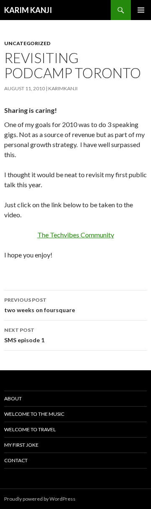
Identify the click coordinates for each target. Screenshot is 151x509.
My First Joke (21, 445)
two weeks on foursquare (39, 305)
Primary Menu (141, 10)
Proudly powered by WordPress (40, 499)
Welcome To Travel (30, 429)
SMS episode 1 (24, 335)
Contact (16, 460)
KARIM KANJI (28, 10)
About (13, 398)
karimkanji (63, 88)
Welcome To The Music (34, 414)
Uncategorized (27, 43)
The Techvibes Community (75, 235)
